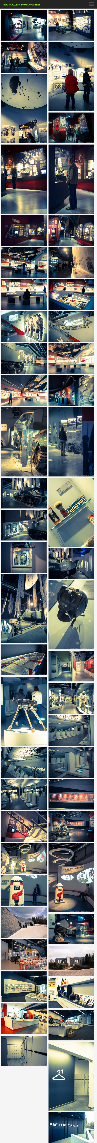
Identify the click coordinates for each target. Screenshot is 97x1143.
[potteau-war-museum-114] (24, 294)
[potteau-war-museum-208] (24, 441)
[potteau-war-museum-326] (71, 762)
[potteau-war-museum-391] (24, 986)
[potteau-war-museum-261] (24, 608)
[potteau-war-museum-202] (71, 390)
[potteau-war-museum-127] (24, 326)
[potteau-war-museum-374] (24, 922)
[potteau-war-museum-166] (71, 358)
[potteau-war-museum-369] (71, 929)
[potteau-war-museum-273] (71, 666)
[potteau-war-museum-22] (71, 25)
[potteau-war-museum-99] (71, 262)
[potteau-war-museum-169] (24, 390)
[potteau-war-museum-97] (24, 262)
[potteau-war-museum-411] (71, 1127)
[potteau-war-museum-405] (24, 1018)
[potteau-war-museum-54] (24, 108)
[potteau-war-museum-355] (24, 858)
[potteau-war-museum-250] (24, 525)
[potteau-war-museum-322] (24, 762)
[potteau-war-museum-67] (24, 179)
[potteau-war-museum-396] (71, 1025)
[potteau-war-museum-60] (71, 128)
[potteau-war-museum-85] (24, 230)
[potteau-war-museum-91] (71, 230)
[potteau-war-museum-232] (24, 493)
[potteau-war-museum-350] (71, 826)
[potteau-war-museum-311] (24, 711)
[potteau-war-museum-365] (24, 890)
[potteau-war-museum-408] (24, 1051)
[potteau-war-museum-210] (71, 441)
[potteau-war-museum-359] (71, 877)
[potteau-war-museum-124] (71, 294)
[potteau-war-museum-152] (24, 358)
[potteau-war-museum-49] (71, 76)
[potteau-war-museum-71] (71, 179)
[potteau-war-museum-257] (71, 614)
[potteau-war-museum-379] (24, 954)
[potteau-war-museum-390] (71, 993)
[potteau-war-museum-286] (24, 659)
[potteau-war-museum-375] (71, 961)
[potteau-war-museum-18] (24, 25)
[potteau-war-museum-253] (24, 557)
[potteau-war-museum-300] (71, 698)
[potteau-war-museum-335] (24, 794)
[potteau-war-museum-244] (71, 512)
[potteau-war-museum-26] (24, 57)
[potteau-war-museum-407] (71, 1076)
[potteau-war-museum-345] (24, 826)
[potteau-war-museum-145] (71, 326)
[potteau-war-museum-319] (71, 730)
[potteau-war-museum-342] (71, 794)
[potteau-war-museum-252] (71, 563)
